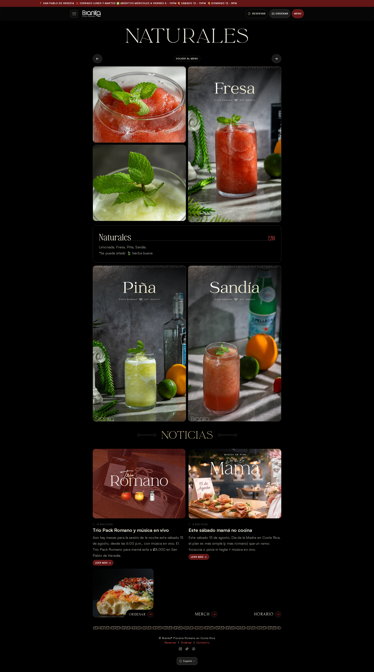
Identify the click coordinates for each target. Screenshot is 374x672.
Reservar (170, 642)
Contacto (202, 642)
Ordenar (186, 642)
